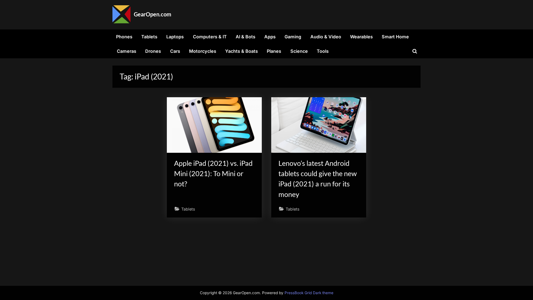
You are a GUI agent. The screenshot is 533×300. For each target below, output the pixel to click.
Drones (153, 51)
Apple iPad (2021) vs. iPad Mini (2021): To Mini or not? (213, 173)
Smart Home (395, 36)
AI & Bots (245, 36)
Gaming (293, 36)
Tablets (149, 36)
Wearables (361, 36)
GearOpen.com (152, 14)
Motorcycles (202, 51)
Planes (274, 51)
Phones (124, 36)
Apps (270, 36)
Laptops (175, 36)
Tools (323, 51)
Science (299, 51)
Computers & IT (210, 36)
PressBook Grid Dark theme (309, 293)
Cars (175, 51)
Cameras (126, 51)
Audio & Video (325, 36)
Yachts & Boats (241, 51)
